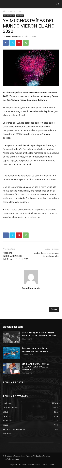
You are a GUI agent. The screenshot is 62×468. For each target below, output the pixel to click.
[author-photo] (31, 284)
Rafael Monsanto (13, 36)
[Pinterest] (19, 43)
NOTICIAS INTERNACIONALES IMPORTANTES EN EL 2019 (15, 256)
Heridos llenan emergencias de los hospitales (46, 254)
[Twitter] (12, 43)
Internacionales (16, 11)
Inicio (5, 11)
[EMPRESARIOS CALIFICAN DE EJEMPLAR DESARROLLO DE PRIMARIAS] (11, 369)
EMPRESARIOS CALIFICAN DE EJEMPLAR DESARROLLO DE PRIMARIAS (35, 367)
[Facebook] (6, 43)
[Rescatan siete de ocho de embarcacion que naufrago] (11, 353)
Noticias (20, 16)
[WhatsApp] (26, 43)
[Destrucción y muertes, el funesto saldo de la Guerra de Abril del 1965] (11, 337)
